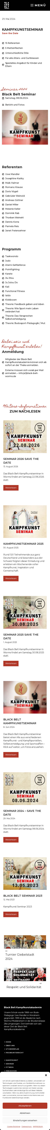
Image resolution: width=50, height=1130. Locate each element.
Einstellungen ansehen (25, 1120)
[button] (46, 1075)
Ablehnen (25, 1113)
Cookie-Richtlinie (13, 1126)
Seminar (10, 1064)
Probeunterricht (15, 1053)
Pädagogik (11, 1071)
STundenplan (12, 1049)
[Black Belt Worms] (7, 5)
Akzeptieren (25, 1105)
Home (8, 1042)
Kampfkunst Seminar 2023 (17, 906)
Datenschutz (27, 1126)
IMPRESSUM (38, 1126)
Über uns (10, 1045)
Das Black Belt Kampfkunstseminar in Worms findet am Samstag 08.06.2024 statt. (23, 828)
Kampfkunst (12, 1060)
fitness (10, 1067)
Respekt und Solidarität (23, 987)
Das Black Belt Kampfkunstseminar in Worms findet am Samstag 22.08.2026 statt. (23, 476)
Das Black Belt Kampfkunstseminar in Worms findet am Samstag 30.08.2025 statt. (23, 652)
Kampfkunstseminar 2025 (23, 543)
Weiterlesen (11, 488)
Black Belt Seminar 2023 (22, 895)
